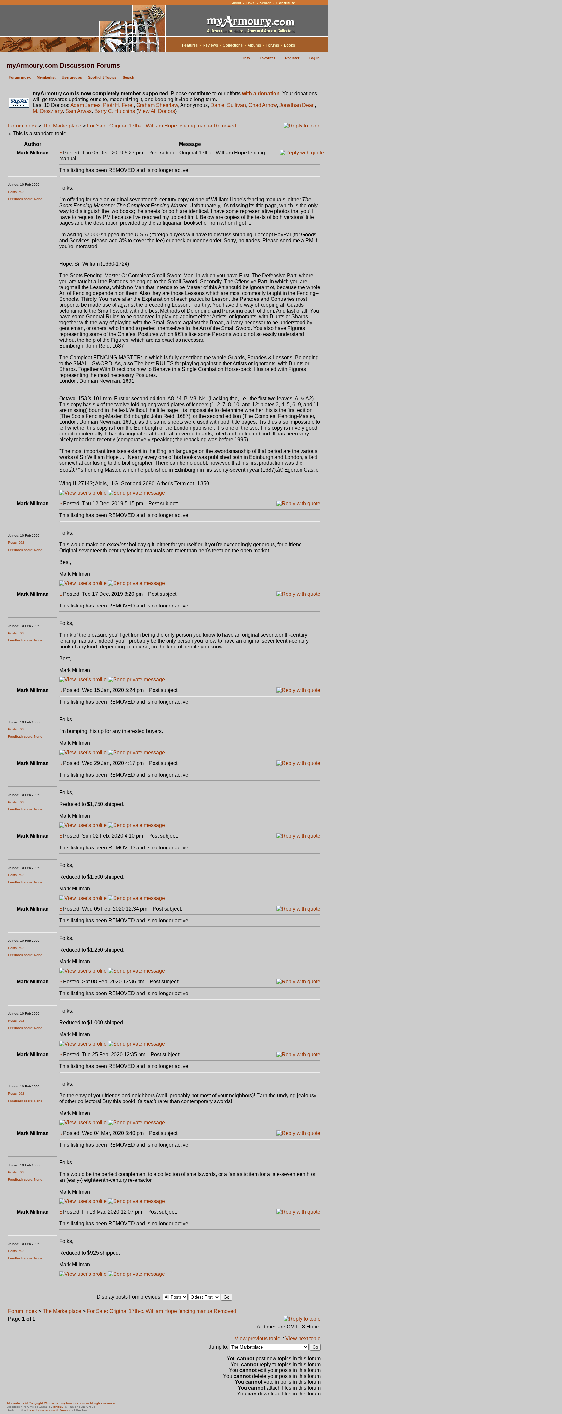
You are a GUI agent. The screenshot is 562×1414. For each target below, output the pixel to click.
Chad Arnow (262, 105)
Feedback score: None (25, 199)
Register (292, 58)
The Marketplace (62, 125)
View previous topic (257, 1338)
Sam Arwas (78, 111)
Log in (314, 58)
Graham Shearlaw (157, 105)
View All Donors (156, 111)
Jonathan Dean (297, 105)
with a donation (261, 93)
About (236, 3)
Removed (225, 125)
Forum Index (22, 125)
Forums (272, 45)
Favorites (267, 58)
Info (246, 58)
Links (250, 3)
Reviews (210, 45)
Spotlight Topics (102, 77)
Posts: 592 (16, 191)
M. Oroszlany (48, 111)
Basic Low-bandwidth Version (49, 1410)
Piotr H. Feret (118, 105)
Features (190, 45)
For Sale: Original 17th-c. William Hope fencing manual (150, 125)
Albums (254, 45)
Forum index (20, 77)
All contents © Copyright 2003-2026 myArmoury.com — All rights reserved (61, 1403)
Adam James (85, 105)
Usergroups (72, 77)
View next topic (302, 1338)
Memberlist (46, 77)
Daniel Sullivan (228, 105)
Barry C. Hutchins (114, 111)
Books (289, 45)
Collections (233, 45)
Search (265, 3)
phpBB (58, 1406)
